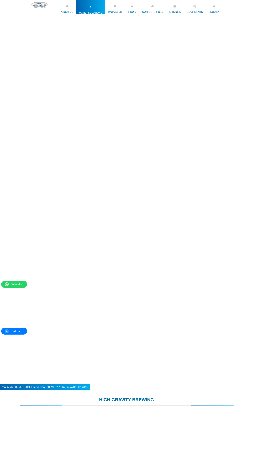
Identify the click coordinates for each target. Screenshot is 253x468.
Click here (33, 419)
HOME (18, 387)
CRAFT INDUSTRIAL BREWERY (41, 387)
